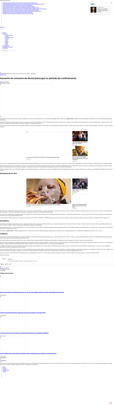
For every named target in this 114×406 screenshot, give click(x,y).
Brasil (6, 44)
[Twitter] (9, 264)
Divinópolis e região (9, 37)
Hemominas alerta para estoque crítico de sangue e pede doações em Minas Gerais (20, 2)
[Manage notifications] (111, 403)
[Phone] (10, 264)
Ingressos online (8, 47)
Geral (6, 39)
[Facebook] (5, 264)
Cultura (6, 36)
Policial (6, 41)
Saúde (6, 43)
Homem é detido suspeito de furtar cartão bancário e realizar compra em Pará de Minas (21, 9)
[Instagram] (7, 264)
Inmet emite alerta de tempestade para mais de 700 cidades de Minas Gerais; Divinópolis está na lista (23, 4)
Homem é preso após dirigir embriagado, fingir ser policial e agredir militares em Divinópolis (22, 11)
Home (4, 32)
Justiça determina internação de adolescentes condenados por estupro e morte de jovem (21, 7)
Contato (5, 48)
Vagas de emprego (9, 35)
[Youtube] (1, 264)
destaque (4, 73)
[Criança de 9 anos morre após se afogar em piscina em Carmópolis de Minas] (13, 330)
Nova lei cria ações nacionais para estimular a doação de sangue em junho (18, 13)
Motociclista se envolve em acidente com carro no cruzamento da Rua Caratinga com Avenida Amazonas (24, 8)
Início (1, 73)
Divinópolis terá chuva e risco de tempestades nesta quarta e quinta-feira (18, 12)
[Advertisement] (57, 62)
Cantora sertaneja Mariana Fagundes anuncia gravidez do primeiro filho (17, 5)
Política (6, 42)
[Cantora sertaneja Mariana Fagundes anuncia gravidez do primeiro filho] (13, 309)
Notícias (5, 34)
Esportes (7, 38)
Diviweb (2, 81)
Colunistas (6, 45)
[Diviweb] (2, 27)
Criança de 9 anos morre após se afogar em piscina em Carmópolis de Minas (18, 6)
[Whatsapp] (3, 264)
